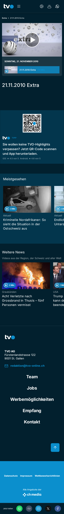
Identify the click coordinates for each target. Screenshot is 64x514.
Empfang (32, 410)
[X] (48, 508)
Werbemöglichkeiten (32, 399)
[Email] (38, 508)
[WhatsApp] (19, 508)
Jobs (32, 388)
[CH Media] (32, 494)
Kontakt (32, 421)
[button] (29, 508)
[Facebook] (58, 508)
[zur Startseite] (9, 6)
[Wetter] (49, 6)
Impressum (26, 475)
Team (32, 376)
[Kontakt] (57, 6)
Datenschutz (11, 475)
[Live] (41, 6)
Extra (4, 18)
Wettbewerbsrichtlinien (47, 475)
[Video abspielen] (32, 40)
